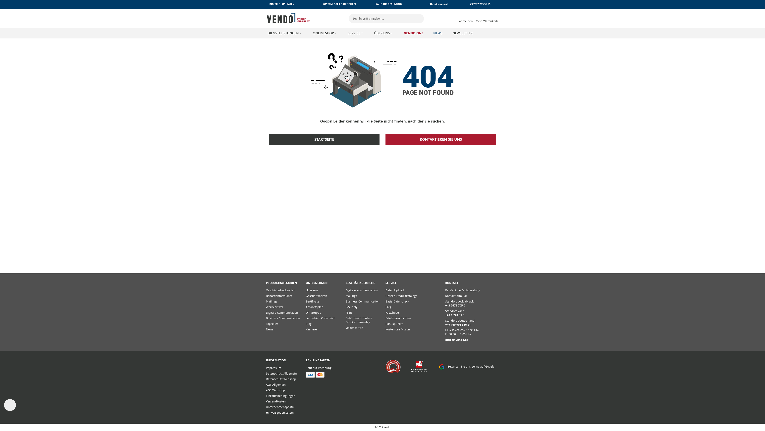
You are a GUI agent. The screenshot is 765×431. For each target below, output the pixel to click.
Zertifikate (312, 301)
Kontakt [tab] (451, 282)
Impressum (273, 368)
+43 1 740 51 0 (454, 315)
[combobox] (386, 18)
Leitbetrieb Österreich (320, 318)
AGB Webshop (275, 390)
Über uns (312, 290)
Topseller (272, 324)
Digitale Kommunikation (282, 312)
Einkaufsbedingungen (280, 396)
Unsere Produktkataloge (401, 296)
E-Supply (351, 307)
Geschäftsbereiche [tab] (360, 282)
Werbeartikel (274, 307)
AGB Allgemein (276, 385)
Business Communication (283, 318)
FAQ (388, 307)
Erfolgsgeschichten (398, 318)
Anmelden (466, 21)
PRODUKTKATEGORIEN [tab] (281, 282)
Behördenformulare (279, 296)
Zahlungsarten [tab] (318, 360)
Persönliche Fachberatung (462, 290)
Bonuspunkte (394, 324)
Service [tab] (391, 282)
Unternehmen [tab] (317, 282)
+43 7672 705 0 (455, 305)
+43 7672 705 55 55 (479, 4)
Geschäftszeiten (316, 296)
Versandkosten (276, 401)
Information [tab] (276, 360)
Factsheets (392, 312)
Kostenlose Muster (397, 329)
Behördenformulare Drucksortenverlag (359, 320)
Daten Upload (394, 290)
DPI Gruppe (313, 312)
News (269, 329)
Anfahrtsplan (314, 307)
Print (349, 312)
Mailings (271, 301)
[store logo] (288, 18)
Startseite (324, 139)
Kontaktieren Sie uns (441, 139)
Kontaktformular (456, 296)
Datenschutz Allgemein (281, 373)
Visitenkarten (354, 328)
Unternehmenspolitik (280, 407)
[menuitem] (285, 33)
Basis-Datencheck (397, 301)
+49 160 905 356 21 (458, 324)
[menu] (382, 33)
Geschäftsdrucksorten (280, 290)
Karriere (311, 329)
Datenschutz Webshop (281, 379)
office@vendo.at (438, 4)
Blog (309, 324)
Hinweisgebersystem (280, 412)
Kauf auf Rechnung (319, 368)
